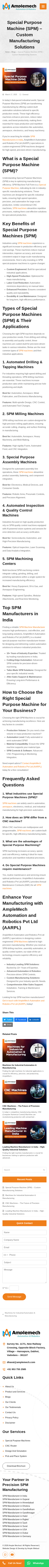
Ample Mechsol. (15, 1545)
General (25, 95)
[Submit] (44, 1170)
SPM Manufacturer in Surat (14, 1526)
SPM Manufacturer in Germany (16, 1536)
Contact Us (10, 1412)
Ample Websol (33, 1548)
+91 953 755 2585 (16, 1369)
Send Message (14, 1297)
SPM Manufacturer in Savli (14, 1523)
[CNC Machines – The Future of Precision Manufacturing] (24, 1091)
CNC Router (11, 1446)
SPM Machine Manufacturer (32, 627)
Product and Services (15, 1392)
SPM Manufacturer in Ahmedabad (18, 1503)
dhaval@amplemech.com (21, 1362)
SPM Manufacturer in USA (14, 1529)
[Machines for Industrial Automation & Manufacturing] (24, 1050)
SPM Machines (21, 942)
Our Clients (10, 1402)
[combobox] (6, 1255)
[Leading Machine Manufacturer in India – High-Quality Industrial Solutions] (24, 1132)
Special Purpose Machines (17, 1441)
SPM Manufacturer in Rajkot (15, 1519)
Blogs (13, 52)
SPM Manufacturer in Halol (14, 1516)
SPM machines (20, 208)
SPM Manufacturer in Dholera (16, 1506)
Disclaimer (10, 1423)
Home (7, 52)
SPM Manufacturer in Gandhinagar (18, 1513)
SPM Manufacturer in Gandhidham (18, 1509)
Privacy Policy (11, 1417)
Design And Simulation (16, 1451)
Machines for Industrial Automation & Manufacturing (18, 1314)
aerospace (7, 807)
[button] (43, 6)
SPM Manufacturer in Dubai (15, 1533)
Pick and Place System (16, 1456)
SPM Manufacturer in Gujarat (15, 1499)
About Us (9, 1386)
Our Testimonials (13, 1407)
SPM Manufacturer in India (14, 1496)
